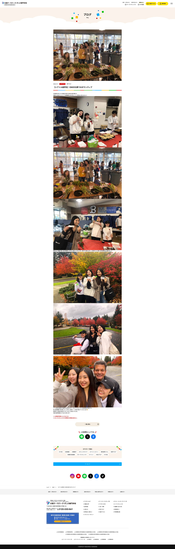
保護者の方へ (76, 491)
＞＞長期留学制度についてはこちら (61, 416)
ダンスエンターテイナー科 (80, 539)
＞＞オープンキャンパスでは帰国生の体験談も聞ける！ (65, 418)
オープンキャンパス (131, 4)
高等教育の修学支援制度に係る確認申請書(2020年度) (77, 534)
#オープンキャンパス (81, 454)
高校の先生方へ (87, 491)
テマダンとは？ (87, 501)
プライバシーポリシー (89, 514)
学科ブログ (101, 509)
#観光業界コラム (104, 452)
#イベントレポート (94, 452)
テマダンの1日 (102, 504)
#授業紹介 (74, 452)
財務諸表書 (104, 539)
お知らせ (86, 509)
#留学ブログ (113, 452)
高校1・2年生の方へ (126, 2)
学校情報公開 (117, 512)
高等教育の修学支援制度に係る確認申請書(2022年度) (85, 532)
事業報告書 (111, 539)
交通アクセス (102, 512)
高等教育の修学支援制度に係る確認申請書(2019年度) (99, 534)
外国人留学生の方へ (99, 491)
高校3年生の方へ (134, 2)
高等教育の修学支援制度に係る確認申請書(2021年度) (108, 532)
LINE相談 (142, 4)
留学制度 (86, 506)
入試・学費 (101, 506)
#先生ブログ (99, 454)
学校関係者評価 (70, 532)
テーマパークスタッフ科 (104, 501)
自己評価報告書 (61, 532)
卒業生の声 (86, 504)
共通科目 (89, 539)
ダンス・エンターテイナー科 (120, 501)
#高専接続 (67, 452)
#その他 (60, 452)
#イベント (91, 454)
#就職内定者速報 (71, 454)
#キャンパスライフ (83, 452)
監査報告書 (97, 539)
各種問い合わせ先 (118, 506)
